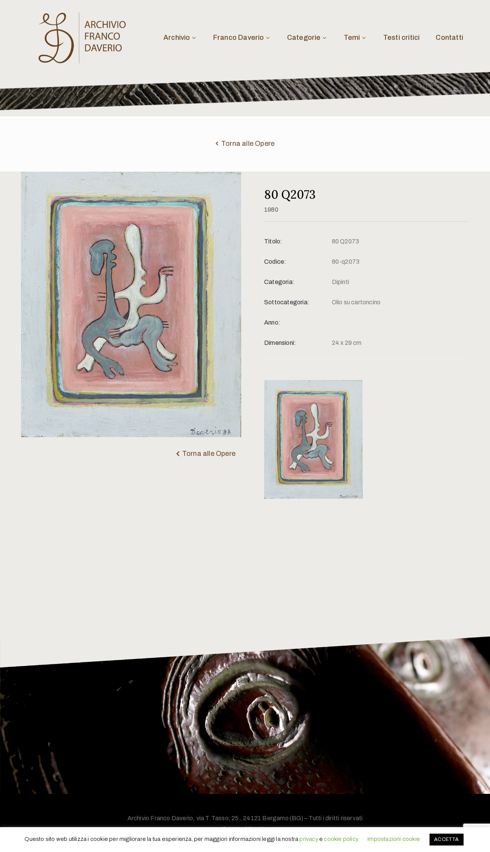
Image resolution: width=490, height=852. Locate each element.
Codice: (275, 261)
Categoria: (279, 282)
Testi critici (401, 37)
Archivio (176, 37)
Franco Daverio (238, 37)
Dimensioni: (280, 342)
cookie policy (341, 839)
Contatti (449, 37)
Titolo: (273, 241)
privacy (308, 839)
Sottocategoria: (286, 302)
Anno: (272, 322)
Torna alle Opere (247, 143)
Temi (352, 37)
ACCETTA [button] (446, 839)
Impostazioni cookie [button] (393, 839)
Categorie (304, 37)
